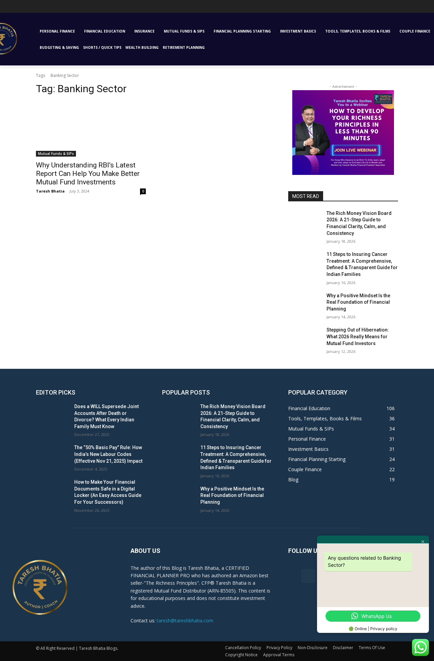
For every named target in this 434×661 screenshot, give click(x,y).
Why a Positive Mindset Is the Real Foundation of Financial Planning (358, 302)
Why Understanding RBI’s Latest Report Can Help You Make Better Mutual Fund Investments (88, 173)
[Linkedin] (8, 8)
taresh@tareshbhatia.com (185, 620)
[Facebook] (308, 576)
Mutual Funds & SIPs (56, 153)
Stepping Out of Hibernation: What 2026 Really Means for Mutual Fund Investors (358, 336)
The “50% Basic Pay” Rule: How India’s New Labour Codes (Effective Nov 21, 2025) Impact (108, 454)
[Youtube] (36, 8)
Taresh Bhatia (50, 191)
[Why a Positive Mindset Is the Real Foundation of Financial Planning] (304, 304)
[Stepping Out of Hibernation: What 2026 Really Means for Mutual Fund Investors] (304, 338)
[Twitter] (27, 8)
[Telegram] (17, 8)
